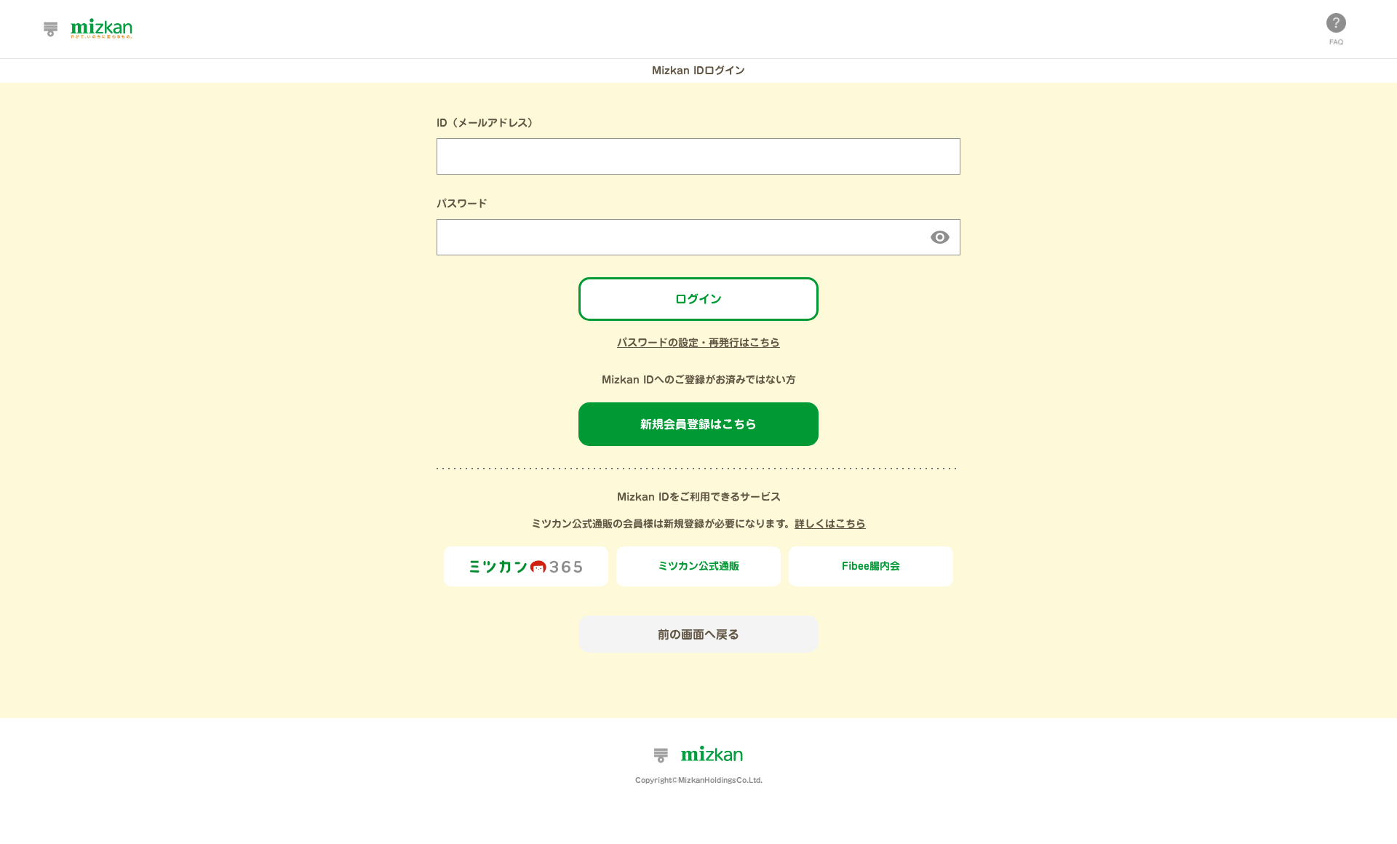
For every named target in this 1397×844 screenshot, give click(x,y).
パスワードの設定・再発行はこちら (698, 343)
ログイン (698, 299)
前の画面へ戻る (698, 634)
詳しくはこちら (830, 524)
